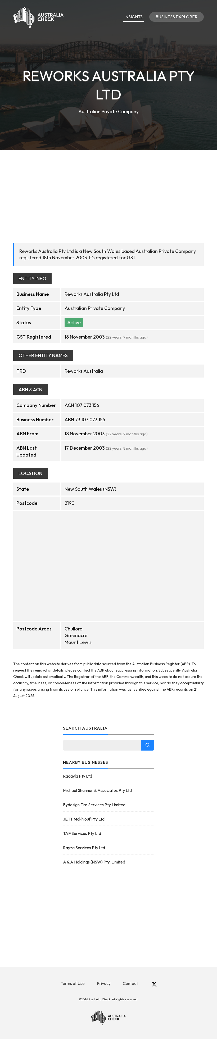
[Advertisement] (108, 190)
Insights (133, 16)
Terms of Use (73, 983)
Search (147, 745)
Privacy (104, 983)
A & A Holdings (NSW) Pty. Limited (94, 862)
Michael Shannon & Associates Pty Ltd (97, 790)
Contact (130, 983)
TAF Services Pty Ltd (82, 833)
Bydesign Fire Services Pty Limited (94, 804)
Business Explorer (176, 16)
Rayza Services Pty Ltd (84, 847)
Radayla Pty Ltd (77, 776)
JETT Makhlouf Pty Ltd (84, 819)
